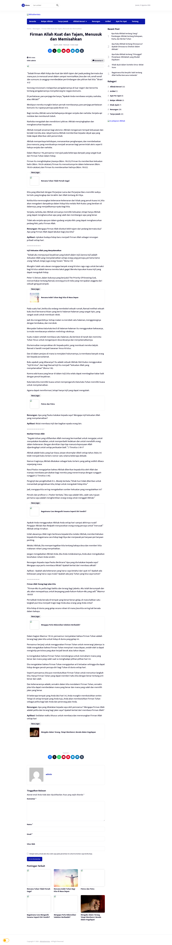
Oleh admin (31, 60)
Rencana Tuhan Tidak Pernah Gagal (55, 181)
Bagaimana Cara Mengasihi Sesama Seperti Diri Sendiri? (63, 511)
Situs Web (31, 844)
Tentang (135, 21)
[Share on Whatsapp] (59, 51)
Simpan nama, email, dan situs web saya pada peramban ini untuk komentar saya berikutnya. (60, 853)
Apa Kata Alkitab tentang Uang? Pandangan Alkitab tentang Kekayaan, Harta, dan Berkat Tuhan (127, 36)
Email (30, 834)
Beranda (32, 21)
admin (49, 774)
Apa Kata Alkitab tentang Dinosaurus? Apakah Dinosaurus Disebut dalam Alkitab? (127, 47)
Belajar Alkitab (47, 21)
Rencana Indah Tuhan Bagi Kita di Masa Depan (59, 297)
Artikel (108, 21)
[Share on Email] (64, 51)
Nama (30, 824)
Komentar (31, 799)
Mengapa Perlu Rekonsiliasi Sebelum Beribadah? (60, 624)
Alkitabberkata (45, 941)
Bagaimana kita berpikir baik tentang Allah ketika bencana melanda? (127, 74)
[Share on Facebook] (50, 51)
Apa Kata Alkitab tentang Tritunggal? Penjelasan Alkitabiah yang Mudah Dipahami (127, 57)
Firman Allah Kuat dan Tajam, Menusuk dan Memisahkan (66, 37)
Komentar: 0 (98, 60)
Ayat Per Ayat (121, 21)
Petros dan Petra (48, 404)
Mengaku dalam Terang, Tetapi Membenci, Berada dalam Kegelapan (68, 732)
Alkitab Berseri (79, 21)
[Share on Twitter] (54, 51)
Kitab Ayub (114, 104)
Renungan (96, 21)
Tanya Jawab (63, 21)
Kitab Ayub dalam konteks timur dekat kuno (127, 66)
